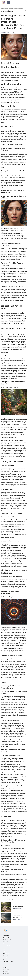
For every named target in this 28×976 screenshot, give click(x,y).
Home (2, 8)
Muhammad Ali (5, 32)
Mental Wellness (19, 8)
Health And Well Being (10, 8)
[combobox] (18, 3)
